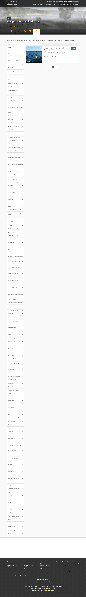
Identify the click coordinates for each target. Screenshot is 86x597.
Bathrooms (10, 161)
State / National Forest (13, 228)
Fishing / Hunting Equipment (14, 283)
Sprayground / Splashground (14, 209)
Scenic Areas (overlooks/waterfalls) (15, 262)
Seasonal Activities (12, 174)
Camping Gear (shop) (13, 273)
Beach (9, 481)
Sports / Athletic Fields (13, 467)
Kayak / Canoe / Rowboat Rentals (15, 295)
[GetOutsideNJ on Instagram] (16, 1)
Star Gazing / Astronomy (13, 126)
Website (10, 26)
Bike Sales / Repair (12, 270)
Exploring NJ (49, 588)
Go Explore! (48, 4)
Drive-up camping (12, 140)
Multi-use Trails (11, 154)
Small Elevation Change (13, 379)
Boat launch (11, 485)
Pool (9, 512)
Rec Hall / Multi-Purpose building (15, 164)
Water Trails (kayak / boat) (14, 417)
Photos (47, 1)
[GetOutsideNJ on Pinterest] (11, 1)
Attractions (15, 179)
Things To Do (41, 4)
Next (56, 67)
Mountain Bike (11, 67)
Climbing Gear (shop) (13, 280)
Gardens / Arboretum (13, 235)
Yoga (9, 133)
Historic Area (11, 239)
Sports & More (15, 321)
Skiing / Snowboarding (13, 122)
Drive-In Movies (12, 192)
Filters (11, 44)
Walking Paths (11, 414)
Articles (50, 1)
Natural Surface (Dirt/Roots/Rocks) (15, 446)
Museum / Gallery (12, 199)
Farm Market (11, 348)
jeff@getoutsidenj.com (23, 575)
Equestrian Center (12, 195)
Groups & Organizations (45, 565)
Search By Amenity (15, 458)
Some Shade (11, 424)
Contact (66, 1)
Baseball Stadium (12, 324)
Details (73, 48)
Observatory (11, 202)
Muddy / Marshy (12, 397)
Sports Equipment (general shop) (15, 302)
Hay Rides (10, 351)
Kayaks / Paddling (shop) (13, 290)
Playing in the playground (14, 115)
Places (34, 4)
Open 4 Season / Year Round (14, 157)
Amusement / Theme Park (14, 185)
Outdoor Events (61, 4)
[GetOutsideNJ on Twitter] (37, 582)
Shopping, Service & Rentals (15, 267)
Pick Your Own (11, 355)
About (54, 1)
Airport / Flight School (13, 182)
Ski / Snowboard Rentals (13, 306)
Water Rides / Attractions (13, 474)
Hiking (10, 64)
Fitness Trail (11, 393)
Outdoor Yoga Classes (13, 330)
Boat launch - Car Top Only (14, 488)
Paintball (10, 112)
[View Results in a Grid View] (77, 44)
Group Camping (11, 143)
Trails (10, 366)
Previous (49, 67)
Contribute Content (60, 1)
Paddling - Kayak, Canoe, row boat (15, 72)
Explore (41, 568)
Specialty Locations (15, 310)
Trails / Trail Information (15, 363)
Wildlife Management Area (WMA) (15, 257)
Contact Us (52, 586)
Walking (10, 119)
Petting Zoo (11, 533)
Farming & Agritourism (15, 338)
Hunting (10, 97)
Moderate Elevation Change (14, 376)
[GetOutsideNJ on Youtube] (46, 582)
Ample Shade (11, 421)
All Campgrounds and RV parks (15, 60)
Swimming (10, 129)
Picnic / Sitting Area (13, 505)
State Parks (11, 232)
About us (25, 563)
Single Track (11, 407)
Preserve (10, 249)
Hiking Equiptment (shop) (13, 287)
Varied (10, 428)
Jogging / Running (12, 100)
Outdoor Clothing (12, 299)
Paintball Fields (11, 461)
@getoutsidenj (71, 561)
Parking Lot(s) (11, 526)
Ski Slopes (10, 464)
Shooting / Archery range (13, 516)
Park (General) (11, 246)
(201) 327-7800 (17, 26)
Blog (24, 568)
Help (9, 18)
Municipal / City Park (13, 242)
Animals (10, 502)
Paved (9, 453)
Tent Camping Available (13, 150)
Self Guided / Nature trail (13, 404)
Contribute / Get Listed (28, 565)
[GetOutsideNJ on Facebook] (8, 1)
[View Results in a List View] (75, 44)
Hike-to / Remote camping (14, 147)
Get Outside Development (47, 590)
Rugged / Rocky (12, 400)
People (54, 4)
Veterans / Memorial (12, 252)
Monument (10, 519)
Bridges (10, 386)
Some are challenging (13, 410)
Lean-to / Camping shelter (14, 171)
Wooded (10, 431)
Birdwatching (11, 79)
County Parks (11, 221)
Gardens (10, 495)
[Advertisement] (43, 547)
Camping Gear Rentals (13, 277)
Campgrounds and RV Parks (15, 137)
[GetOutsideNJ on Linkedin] (52, 582)
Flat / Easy (11, 369)
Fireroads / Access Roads (13, 390)
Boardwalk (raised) (12, 438)
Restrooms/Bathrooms (13, 478)
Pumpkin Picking (12, 358)
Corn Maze (10, 345)
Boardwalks (11, 383)
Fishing (10, 86)
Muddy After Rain (12, 450)
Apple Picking (11, 341)
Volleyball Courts (12, 471)
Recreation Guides (74, 4)
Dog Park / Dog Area (13, 492)
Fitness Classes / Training (13, 90)
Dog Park (10, 225)
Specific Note (11, 435)
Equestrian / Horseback (13, 83)
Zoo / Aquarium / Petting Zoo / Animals (14, 214)
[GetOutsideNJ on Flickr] (13, 1)
